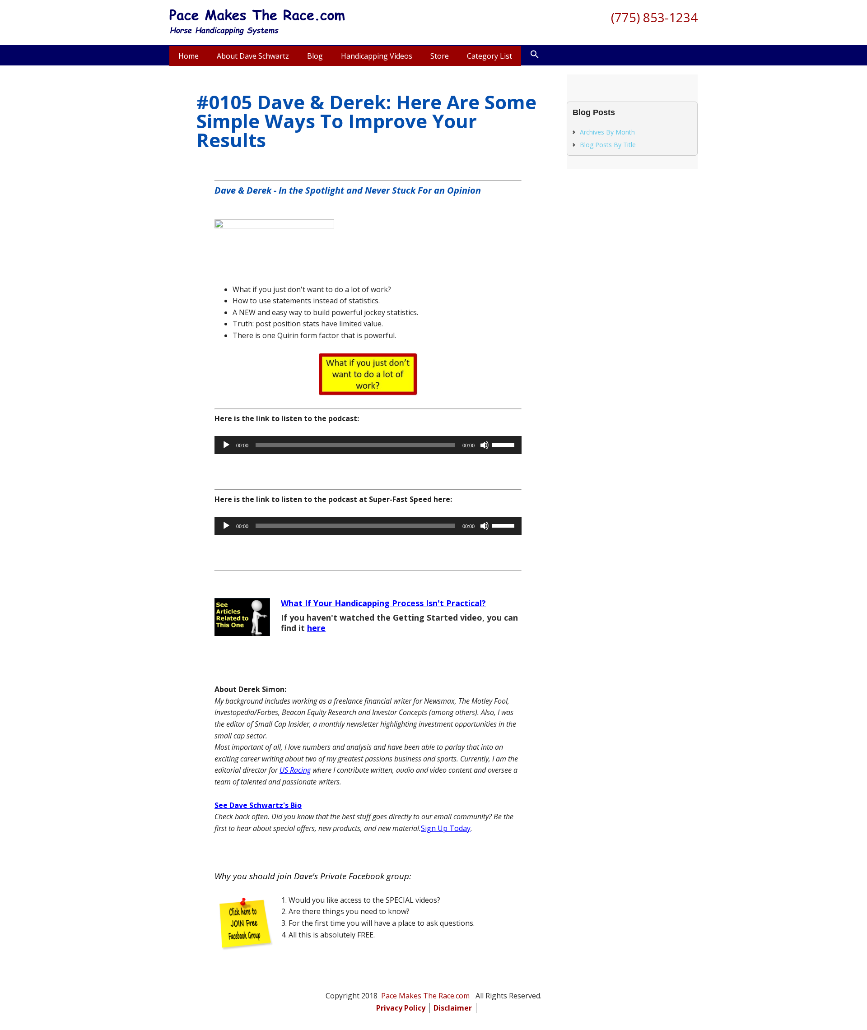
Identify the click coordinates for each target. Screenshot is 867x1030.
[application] (368, 445)
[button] (534, 54)
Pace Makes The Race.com (257, 22)
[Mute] (484, 445)
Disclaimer (453, 1008)
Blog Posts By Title (608, 144)
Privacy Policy (400, 1008)
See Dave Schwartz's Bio (258, 805)
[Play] (226, 445)
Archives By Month (607, 132)
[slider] (504, 444)
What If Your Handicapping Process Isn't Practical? (383, 603)
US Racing (295, 770)
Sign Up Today (446, 828)
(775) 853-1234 (654, 17)
